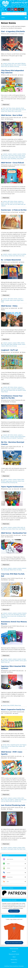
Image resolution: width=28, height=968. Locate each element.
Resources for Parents (14, 954)
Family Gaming (4, 255)
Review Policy (14, 959)
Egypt (18, 300)
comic (5, 799)
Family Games (21, 155)
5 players (19, 154)
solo (23, 109)
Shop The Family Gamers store (14, 942)
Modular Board (21, 436)
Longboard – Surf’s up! (9, 350)
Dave (8, 705)
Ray (18, 849)
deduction (18, 108)
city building (23, 254)
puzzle (13, 109)
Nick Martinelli (15, 352)
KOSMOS (3, 481)
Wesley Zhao (11, 111)
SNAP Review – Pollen (9, 306)
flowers (19, 344)
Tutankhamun (20, 438)
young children (17, 111)
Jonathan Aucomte (18, 799)
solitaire (3, 617)
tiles (16, 482)
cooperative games (14, 744)
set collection (11, 66)
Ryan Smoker (15, 212)
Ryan (23, 255)
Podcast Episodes (14, 948)
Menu (3, 17)
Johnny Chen (8, 109)
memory (5, 157)
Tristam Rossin (4, 391)
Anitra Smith (14, 74)
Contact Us (14, 962)
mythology (23, 65)
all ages (24, 659)
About (14, 956)
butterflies (15, 344)
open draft (6, 390)
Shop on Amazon (14, 911)
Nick (2, 390)
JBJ (8, 204)
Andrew (9, 63)
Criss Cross (8, 614)
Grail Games (23, 614)
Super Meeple (22, 529)
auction (15, 300)
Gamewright (6, 569)
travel (5, 111)
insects (23, 344)
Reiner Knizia (4, 66)
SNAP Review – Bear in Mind (11, 115)
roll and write (13, 616)
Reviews (22, 33)
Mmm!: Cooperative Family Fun (13, 709)
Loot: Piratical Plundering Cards (13, 805)
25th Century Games (12, 201)
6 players (12, 436)
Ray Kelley (3, 809)
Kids (2, 157)
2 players (5, 63)
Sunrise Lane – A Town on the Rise (13, 210)
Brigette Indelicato (9, 65)
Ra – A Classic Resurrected (11, 260)
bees (5, 344)
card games (14, 388)
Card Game (7, 388)
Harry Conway (17, 65)
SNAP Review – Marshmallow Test (13, 533)
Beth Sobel (9, 344)
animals (3, 155)
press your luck (13, 204)
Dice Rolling (16, 614)
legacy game (9, 481)
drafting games (20, 388)
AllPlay (19, 342)
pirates (15, 849)
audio (2, 799)
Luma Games (8, 529)
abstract (24, 568)
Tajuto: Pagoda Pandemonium (12, 487)
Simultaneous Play (5, 482)
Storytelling (13, 158)
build (18, 254)
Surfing (24, 390)
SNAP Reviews (9, 119)
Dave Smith (3, 672)
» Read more (5, 59)
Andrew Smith (14, 33)
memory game (11, 157)
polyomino (15, 481)
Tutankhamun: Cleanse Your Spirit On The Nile (11, 397)
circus (5, 204)
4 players (14, 154)
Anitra (13, 63)
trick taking (19, 569)
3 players (10, 154)
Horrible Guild (12, 255)
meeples (3, 346)
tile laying (16, 66)
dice (12, 614)
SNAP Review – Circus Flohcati (12, 163)
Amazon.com (20, 905)
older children (18, 157)
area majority (18, 63)
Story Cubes (7, 158)
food (2, 569)
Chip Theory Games (10, 108)
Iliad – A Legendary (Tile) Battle (13, 31)
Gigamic (12, 799)
